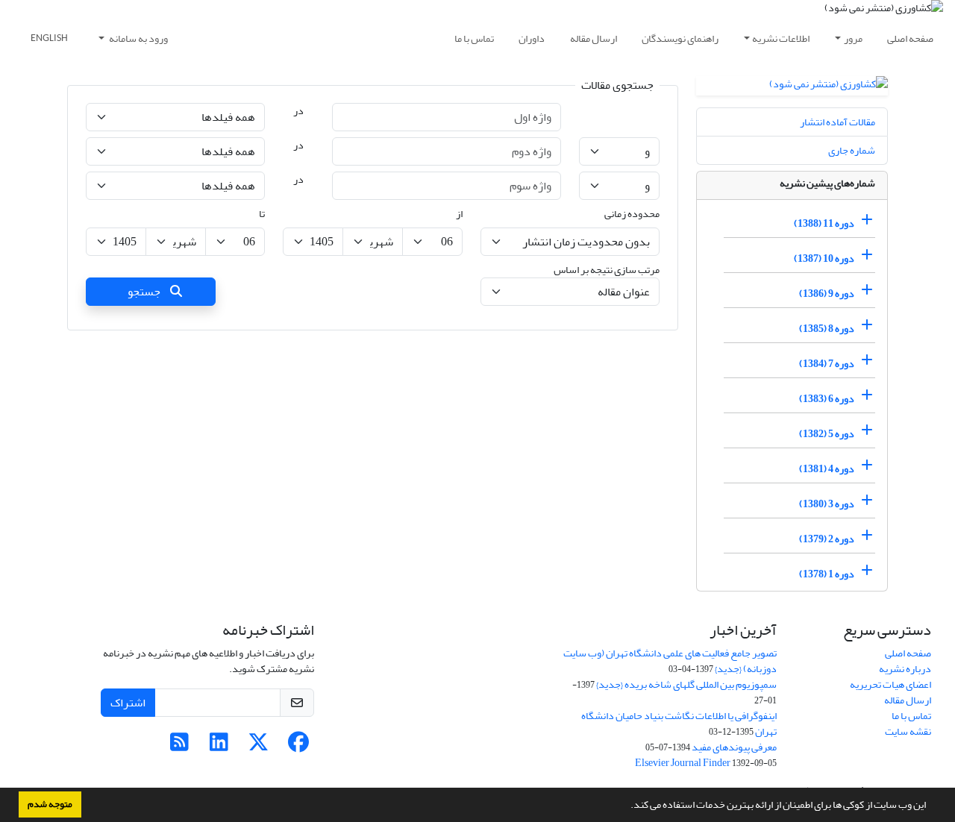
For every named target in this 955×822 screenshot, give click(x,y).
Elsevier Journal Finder (682, 763)
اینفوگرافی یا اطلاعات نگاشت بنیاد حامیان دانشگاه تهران (679, 723)
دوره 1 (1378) (826, 574)
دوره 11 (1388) (824, 223)
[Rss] (179, 746)
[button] (626, 806)
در (298, 111)
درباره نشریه (905, 669)
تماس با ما (474, 38)
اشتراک (127, 702)
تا (262, 214)
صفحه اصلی (910, 38)
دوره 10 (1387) (824, 258)
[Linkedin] (219, 746)
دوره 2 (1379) (826, 539)
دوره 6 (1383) (826, 399)
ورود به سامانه (137, 38)
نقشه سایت (908, 731)
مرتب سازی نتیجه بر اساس (607, 269)
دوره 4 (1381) (826, 469)
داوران (532, 38)
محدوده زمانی (632, 214)
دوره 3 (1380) (826, 504)
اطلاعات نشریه (781, 38)
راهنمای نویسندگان (680, 38)
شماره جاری (851, 150)
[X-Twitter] (258, 746)
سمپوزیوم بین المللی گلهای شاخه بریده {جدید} (686, 684)
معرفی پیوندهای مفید (734, 747)
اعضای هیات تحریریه (890, 684)
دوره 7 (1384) (826, 364)
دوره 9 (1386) (826, 293)
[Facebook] (298, 746)
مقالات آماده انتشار (837, 122)
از (459, 214)
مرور (853, 38)
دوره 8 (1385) (826, 329)
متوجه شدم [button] (50, 804)
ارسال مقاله (593, 38)
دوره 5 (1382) (826, 434)
